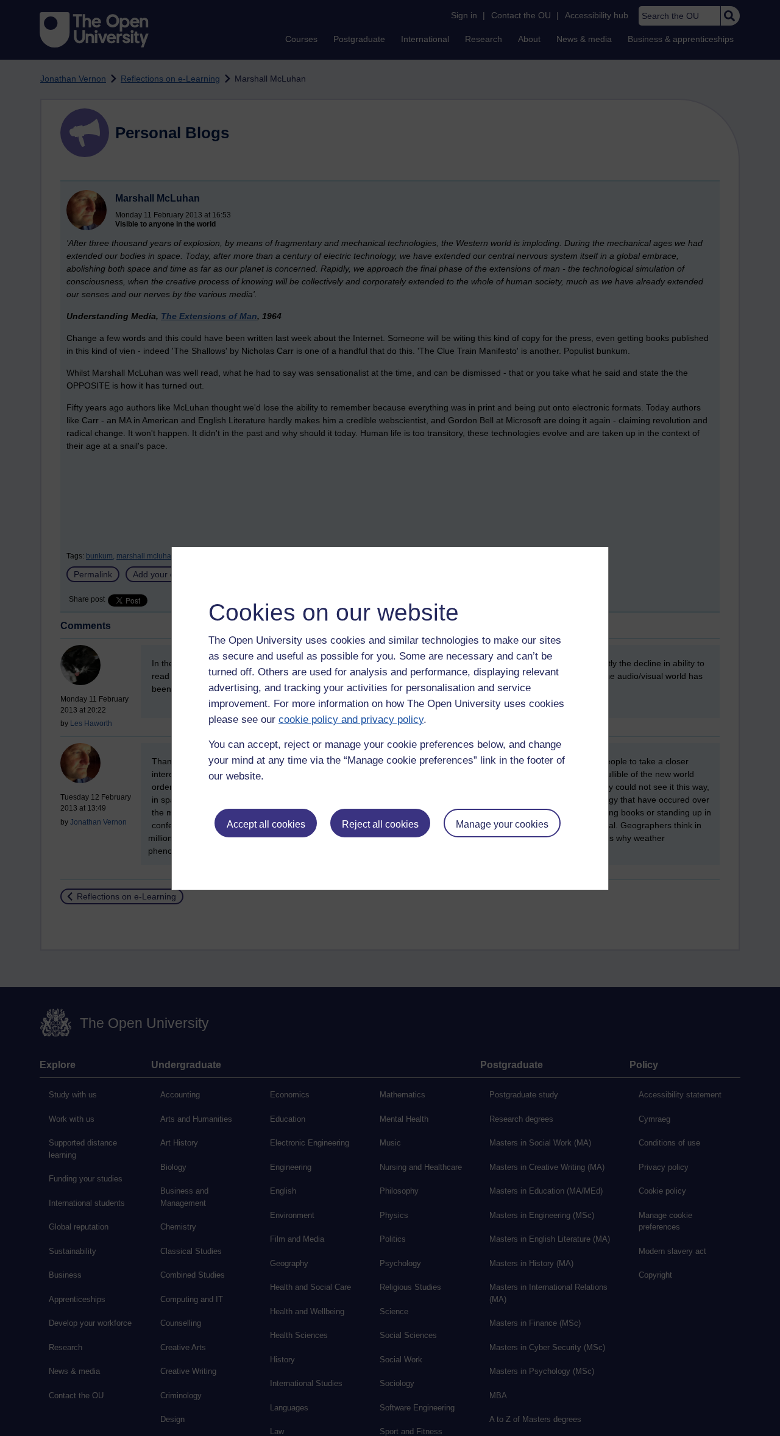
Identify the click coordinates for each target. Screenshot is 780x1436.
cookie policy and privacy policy (351, 719)
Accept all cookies (266, 824)
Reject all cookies (380, 824)
